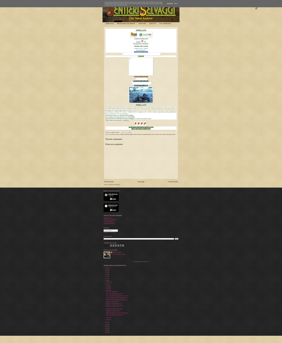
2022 (106, 276)
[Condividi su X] (128, 132)
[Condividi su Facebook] (129, 132)
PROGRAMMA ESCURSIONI (126, 24)
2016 (106, 326)
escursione (112, 134)
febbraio (108, 317)
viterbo (173, 134)
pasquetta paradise (147, 134)
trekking (163, 134)
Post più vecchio (173, 181)
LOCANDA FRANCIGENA (109, 223)
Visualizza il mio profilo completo (118, 254)
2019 (106, 280)
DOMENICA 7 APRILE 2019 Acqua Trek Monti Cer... (117, 299)
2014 (106, 330)
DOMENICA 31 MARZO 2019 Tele (113, 310)
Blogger (146, 261)
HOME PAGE (110, 24)
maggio (108, 286)
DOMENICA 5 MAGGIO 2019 (112, 301)
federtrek (122, 134)
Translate (114, 232)
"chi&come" (126, 120)
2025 (106, 270)
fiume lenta (126, 134)
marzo (107, 290)
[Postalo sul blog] (126, 132)
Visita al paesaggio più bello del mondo (114, 293)
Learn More (170, 3)
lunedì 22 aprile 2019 (138, 134)
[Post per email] (122, 132)
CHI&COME (142, 24)
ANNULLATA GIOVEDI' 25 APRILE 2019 (114, 315)
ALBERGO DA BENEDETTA (110, 220)
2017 (106, 324)
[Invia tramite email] (125, 132)
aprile (107, 288)
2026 (106, 268)
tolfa (160, 134)
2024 (106, 272)
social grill (156, 134)
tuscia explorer (169, 134)
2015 (106, 328)
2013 (106, 332)
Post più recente (109, 181)
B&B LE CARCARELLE (109, 221)
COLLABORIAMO (165, 24)
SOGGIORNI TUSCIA (108, 218)
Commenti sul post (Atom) (114, 184)
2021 (106, 278)
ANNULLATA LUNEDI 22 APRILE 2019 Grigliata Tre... (117, 312)
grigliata (131, 134)
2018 (106, 322)
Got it (176, 3)
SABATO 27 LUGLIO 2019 (112, 291)
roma (153, 134)
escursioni (117, 134)
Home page (141, 181)
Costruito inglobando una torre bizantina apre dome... (117, 297)
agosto (107, 284)
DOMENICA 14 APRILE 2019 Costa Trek (114, 306)
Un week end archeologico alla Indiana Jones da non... (117, 295)
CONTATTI (152, 24)
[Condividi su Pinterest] (130, 132)
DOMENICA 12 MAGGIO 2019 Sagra (114, 303)
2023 (106, 274)
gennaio (108, 319)
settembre (108, 281)
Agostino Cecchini (116, 252)
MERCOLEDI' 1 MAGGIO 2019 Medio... (115, 308)
